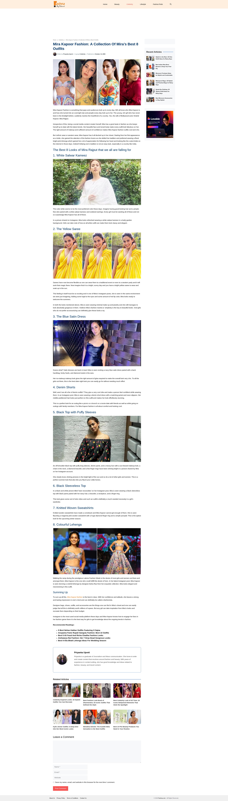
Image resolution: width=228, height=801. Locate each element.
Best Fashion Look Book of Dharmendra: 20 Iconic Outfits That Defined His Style (96, 703)
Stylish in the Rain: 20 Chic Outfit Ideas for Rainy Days (164, 58)
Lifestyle (143, 4)
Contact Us (83, 798)
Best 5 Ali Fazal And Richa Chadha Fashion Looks (80, 635)
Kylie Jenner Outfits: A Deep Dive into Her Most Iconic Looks (65, 728)
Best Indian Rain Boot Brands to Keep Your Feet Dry (163, 66)
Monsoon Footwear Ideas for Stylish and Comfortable (164, 74)
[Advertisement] (114, 21)
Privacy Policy (61, 798)
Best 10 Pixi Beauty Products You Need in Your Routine (126, 728)
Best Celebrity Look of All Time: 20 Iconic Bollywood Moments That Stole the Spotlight (126, 703)
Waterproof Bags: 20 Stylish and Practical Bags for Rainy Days (164, 82)
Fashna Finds (158, 4)
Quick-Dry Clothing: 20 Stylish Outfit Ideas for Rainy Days (163, 91)
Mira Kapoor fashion (75, 597)
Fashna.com (162, 798)
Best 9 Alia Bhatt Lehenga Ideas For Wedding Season (82, 640)
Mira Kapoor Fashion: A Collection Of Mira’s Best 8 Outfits (82, 40)
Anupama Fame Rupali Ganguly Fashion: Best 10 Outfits (83, 633)
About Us (52, 798)
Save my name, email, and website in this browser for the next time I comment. (85, 782)
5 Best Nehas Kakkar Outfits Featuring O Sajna (79, 630)
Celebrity (130, 4)
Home (105, 4)
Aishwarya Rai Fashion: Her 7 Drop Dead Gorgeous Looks (84, 638)
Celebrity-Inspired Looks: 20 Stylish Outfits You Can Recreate (66, 701)
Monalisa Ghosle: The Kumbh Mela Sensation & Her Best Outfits (96, 728)
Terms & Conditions (72, 798)
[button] (170, 4)
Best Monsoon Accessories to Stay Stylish (164, 99)
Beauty (116, 4)
